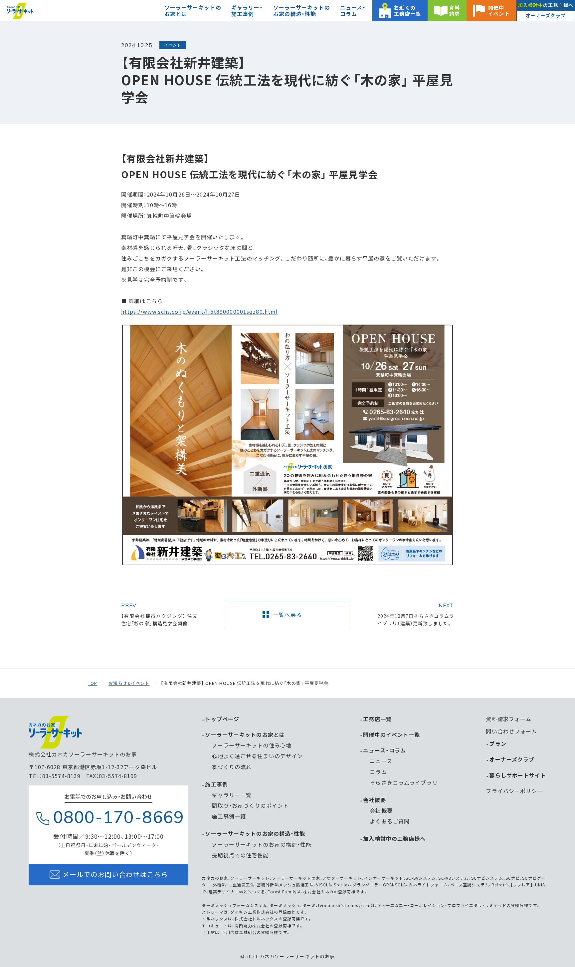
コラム (378, 772)
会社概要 (374, 800)
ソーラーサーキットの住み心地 (251, 745)
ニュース (381, 761)
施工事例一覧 (229, 816)
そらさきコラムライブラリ (404, 782)
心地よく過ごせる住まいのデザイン (257, 756)
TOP (92, 683)
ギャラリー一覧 (232, 795)
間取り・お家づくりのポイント (250, 805)
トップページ (222, 719)
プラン (497, 743)
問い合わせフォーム (511, 731)
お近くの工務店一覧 (407, 10)
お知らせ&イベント (128, 683)
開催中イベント (498, 10)
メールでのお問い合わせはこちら (115, 874)
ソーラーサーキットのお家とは (245, 734)
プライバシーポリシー (514, 791)
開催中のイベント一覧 (391, 734)
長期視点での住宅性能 (240, 855)
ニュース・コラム (384, 750)
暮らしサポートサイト (517, 775)
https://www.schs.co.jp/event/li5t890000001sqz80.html (199, 311)
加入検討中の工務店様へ (394, 838)
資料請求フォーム (508, 719)
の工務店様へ (545, 5)
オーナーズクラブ (546, 15)
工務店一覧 (377, 719)
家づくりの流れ (232, 767)
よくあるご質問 (390, 821)
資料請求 (454, 10)
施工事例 (216, 784)
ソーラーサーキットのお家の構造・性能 (255, 833)
